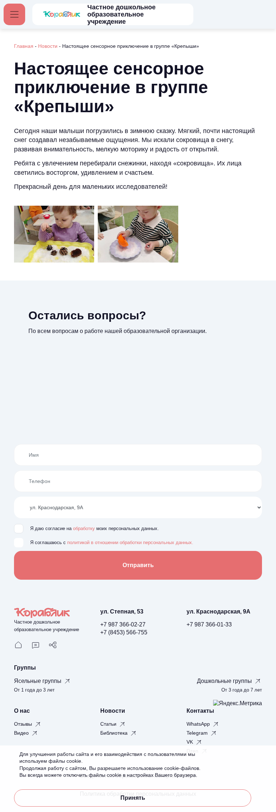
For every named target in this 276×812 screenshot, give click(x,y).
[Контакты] (35, 645)
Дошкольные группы (225, 681)
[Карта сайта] (53, 645)
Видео (22, 733)
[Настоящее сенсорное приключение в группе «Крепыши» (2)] (138, 233)
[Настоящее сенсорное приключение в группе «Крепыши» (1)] (54, 233)
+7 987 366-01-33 (209, 624)
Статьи (109, 724)
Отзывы (23, 724)
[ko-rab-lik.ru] (61, 14)
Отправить (138, 565)
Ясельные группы (38, 681)
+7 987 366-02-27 (123, 624)
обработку (84, 528)
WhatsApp (199, 724)
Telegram (198, 733)
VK (190, 742)
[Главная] (18, 645)
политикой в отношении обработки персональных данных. (130, 542)
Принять (132, 798)
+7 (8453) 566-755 (123, 632)
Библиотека (114, 733)
